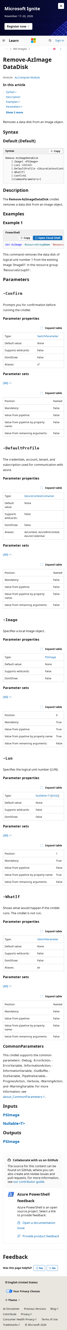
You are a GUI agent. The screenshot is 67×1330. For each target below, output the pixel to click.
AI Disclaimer (11, 1308)
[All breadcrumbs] (6, 49)
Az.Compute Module (27, 77)
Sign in (59, 40)
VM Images (20, 49)
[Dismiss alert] (61, 6)
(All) (6, 383)
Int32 (55, 795)
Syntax (10, 92)
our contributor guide (28, 1182)
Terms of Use (50, 1319)
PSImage (50, 657)
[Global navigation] (3, 40)
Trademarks (10, 1324)
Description (13, 97)
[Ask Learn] (54, 49)
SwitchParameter (47, 336)
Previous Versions (35, 1308)
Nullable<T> (43, 795)
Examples (12, 102)
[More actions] (61, 49)
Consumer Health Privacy (18, 1319)
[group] (33, 168)
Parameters (13, 106)
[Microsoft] (33, 40)
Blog (53, 1308)
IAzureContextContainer (39, 496)
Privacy (25, 1314)
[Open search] (50, 40)
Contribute (9, 1314)
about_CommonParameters (22, 1097)
